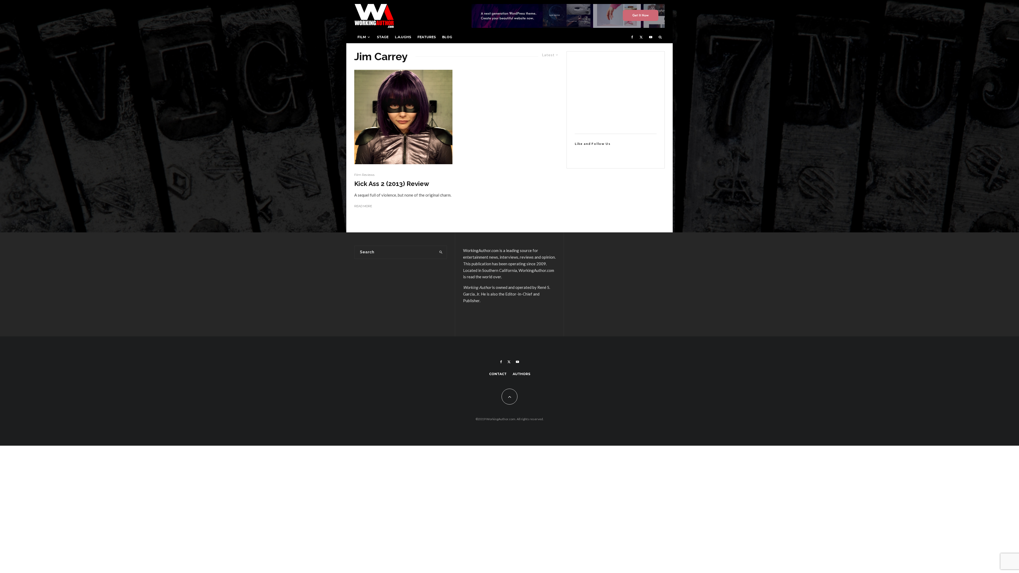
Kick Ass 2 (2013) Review (391, 184)
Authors (521, 374)
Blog (447, 37)
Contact (498, 374)
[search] (441, 252)
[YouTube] (650, 37)
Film (361, 37)
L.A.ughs (403, 37)
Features (426, 37)
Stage (382, 37)
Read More (363, 206)
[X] (641, 37)
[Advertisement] (616, 92)
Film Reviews (364, 175)
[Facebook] (632, 37)
